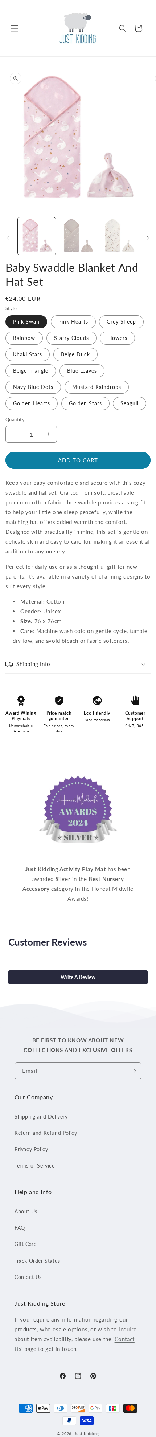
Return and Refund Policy (46, 1133)
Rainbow (24, 338)
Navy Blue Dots (33, 387)
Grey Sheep (121, 321)
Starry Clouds (71, 338)
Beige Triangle (30, 371)
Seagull (129, 403)
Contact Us (28, 1277)
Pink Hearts (73, 321)
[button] (14, 28)
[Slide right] (148, 238)
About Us (26, 1211)
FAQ (20, 1228)
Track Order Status (37, 1261)
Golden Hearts (31, 403)
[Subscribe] (133, 1070)
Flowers (117, 338)
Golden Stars (85, 403)
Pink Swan (26, 321)
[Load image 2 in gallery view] (78, 236)
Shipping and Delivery (41, 1116)
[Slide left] (8, 238)
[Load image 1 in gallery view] (37, 236)
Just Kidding (86, 1433)
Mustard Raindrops (96, 387)
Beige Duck (75, 354)
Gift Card (26, 1244)
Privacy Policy (31, 1149)
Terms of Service (35, 1165)
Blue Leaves (82, 371)
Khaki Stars (27, 354)
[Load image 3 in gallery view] (119, 236)
